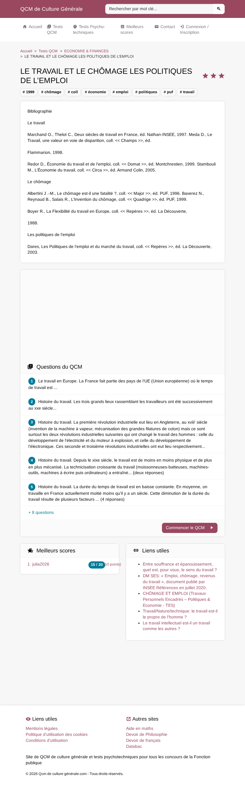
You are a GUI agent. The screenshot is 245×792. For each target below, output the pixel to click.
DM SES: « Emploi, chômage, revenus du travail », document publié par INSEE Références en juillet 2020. (179, 581)
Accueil (32, 26)
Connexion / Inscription (194, 29)
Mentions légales (42, 728)
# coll (73, 92)
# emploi (120, 92)
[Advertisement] (122, 318)
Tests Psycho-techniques (89, 29)
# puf (168, 92)
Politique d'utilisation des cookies (57, 734)
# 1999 (28, 92)
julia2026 (40, 564)
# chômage (51, 92)
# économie (95, 92)
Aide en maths (139, 728)
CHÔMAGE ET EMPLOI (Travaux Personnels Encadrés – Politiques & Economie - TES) (176, 599)
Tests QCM (55, 29)
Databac (134, 746)
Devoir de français (143, 740)
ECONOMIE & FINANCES (86, 51)
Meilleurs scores (131, 29)
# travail (187, 92)
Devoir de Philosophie (146, 734)
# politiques (146, 92)
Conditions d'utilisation (47, 740)
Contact (164, 26)
